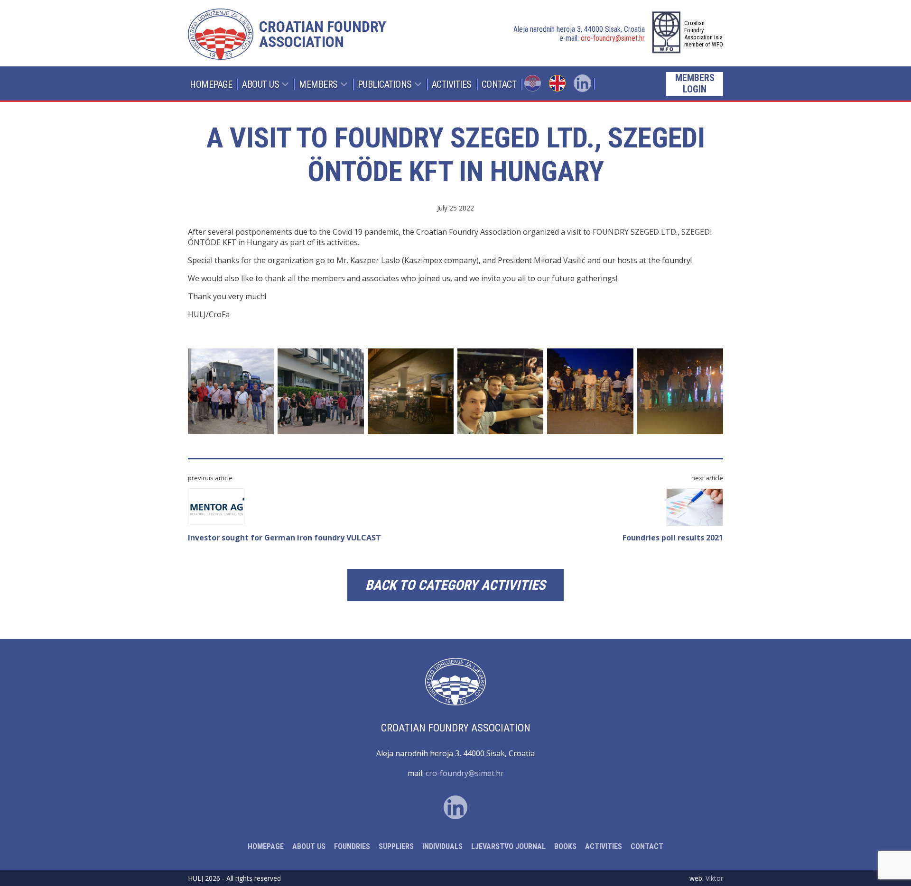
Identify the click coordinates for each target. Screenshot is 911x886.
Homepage (211, 84)
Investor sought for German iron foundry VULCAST (284, 537)
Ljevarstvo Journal (508, 846)
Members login (695, 83)
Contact (499, 84)
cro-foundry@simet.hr (613, 38)
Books (565, 846)
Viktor (714, 878)
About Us (260, 84)
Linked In (582, 83)
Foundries (352, 846)
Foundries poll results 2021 (673, 537)
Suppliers (396, 846)
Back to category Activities (455, 585)
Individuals (442, 846)
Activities (452, 84)
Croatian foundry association (322, 34)
